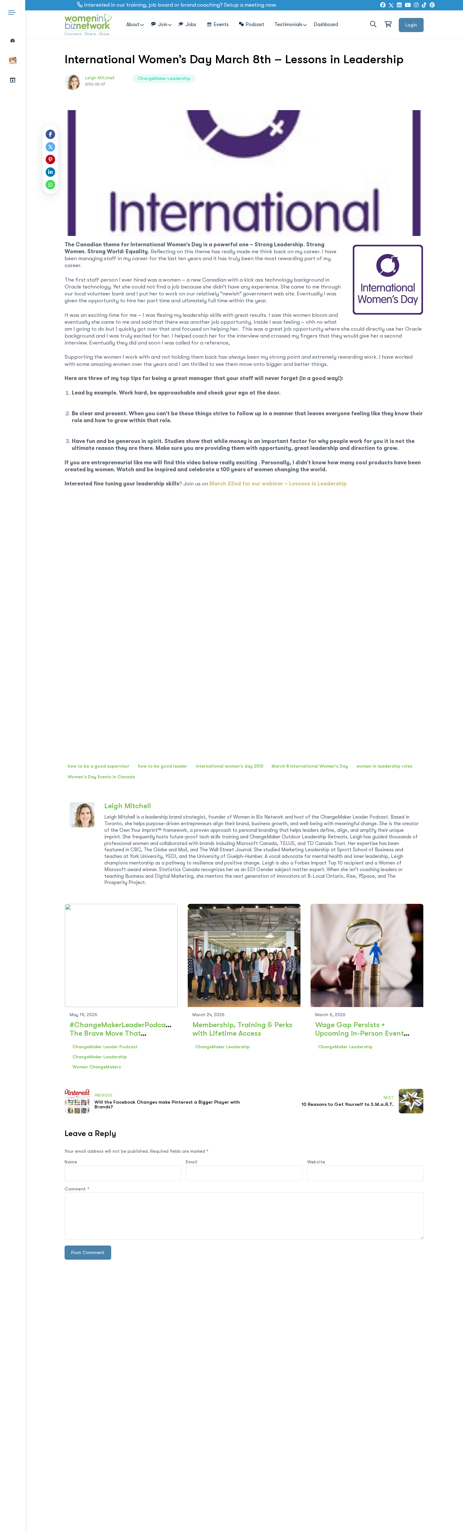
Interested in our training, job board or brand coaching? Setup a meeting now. (180, 5)
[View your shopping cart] (387, 24)
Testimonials (288, 24)
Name (71, 1161)
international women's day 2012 (229, 766)
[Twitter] (391, 5)
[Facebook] (383, 5)
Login (411, 25)
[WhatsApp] (50, 184)
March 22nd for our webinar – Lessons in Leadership (278, 484)
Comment (77, 1188)
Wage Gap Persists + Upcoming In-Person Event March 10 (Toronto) (359, 1033)
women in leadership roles (384, 766)
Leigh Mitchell (99, 78)
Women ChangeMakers (96, 1066)
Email (191, 1161)
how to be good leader (162, 766)
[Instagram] (416, 5)
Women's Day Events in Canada (101, 776)
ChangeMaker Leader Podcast (104, 1046)
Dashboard (326, 24)
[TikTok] (424, 5)
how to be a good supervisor (98, 766)
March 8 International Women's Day (310, 766)
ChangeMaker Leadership (164, 78)
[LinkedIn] (399, 5)
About (133, 24)
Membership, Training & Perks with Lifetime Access (242, 1029)
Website (316, 1161)
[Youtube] (408, 5)
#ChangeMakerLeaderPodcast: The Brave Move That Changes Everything (122, 1033)
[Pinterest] (50, 159)
